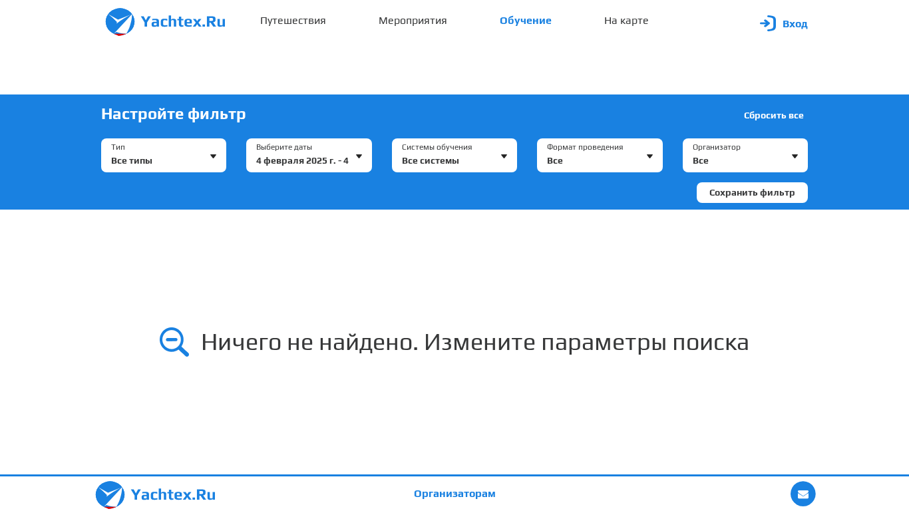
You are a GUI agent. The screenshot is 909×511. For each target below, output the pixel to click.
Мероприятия (413, 20)
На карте (626, 20)
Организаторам (455, 493)
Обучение (526, 20)
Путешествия (293, 20)
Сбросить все (774, 115)
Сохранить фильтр (752, 192)
